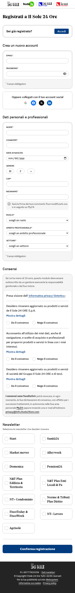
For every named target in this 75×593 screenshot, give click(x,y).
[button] (15, 315)
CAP (8, 178)
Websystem (52, 579)
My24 (20, 407)
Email (9, 55)
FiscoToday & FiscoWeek (19, 514)
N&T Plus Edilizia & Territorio (16, 483)
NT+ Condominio (21, 499)
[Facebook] (33, 103)
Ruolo (10, 215)
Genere (10, 165)
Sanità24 (53, 438)
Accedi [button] (61, 31)
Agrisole (15, 528)
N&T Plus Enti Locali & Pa (56, 483)
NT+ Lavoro (55, 514)
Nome (9, 127)
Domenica (16, 466)
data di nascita (14, 152)
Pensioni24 (54, 466)
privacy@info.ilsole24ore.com (22, 411)
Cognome (12, 140)
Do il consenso (20, 322)
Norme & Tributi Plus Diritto (58, 499)
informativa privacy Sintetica (46, 295)
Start (13, 438)
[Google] (25, 103)
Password (12, 68)
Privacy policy (49, 583)
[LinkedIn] (49, 103)
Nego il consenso (47, 322)
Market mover (19, 452)
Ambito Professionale (19, 227)
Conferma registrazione (37, 549)
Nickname (12, 191)
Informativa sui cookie (30, 583)
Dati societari (48, 572)
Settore (11, 240)
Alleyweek (54, 452)
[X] (41, 103)
